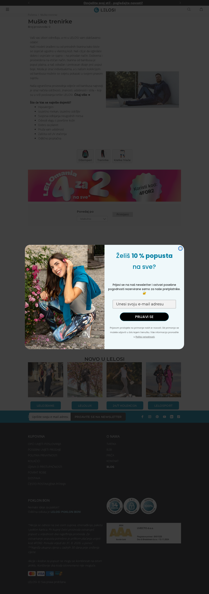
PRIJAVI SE (144, 316)
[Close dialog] (180, 248)
